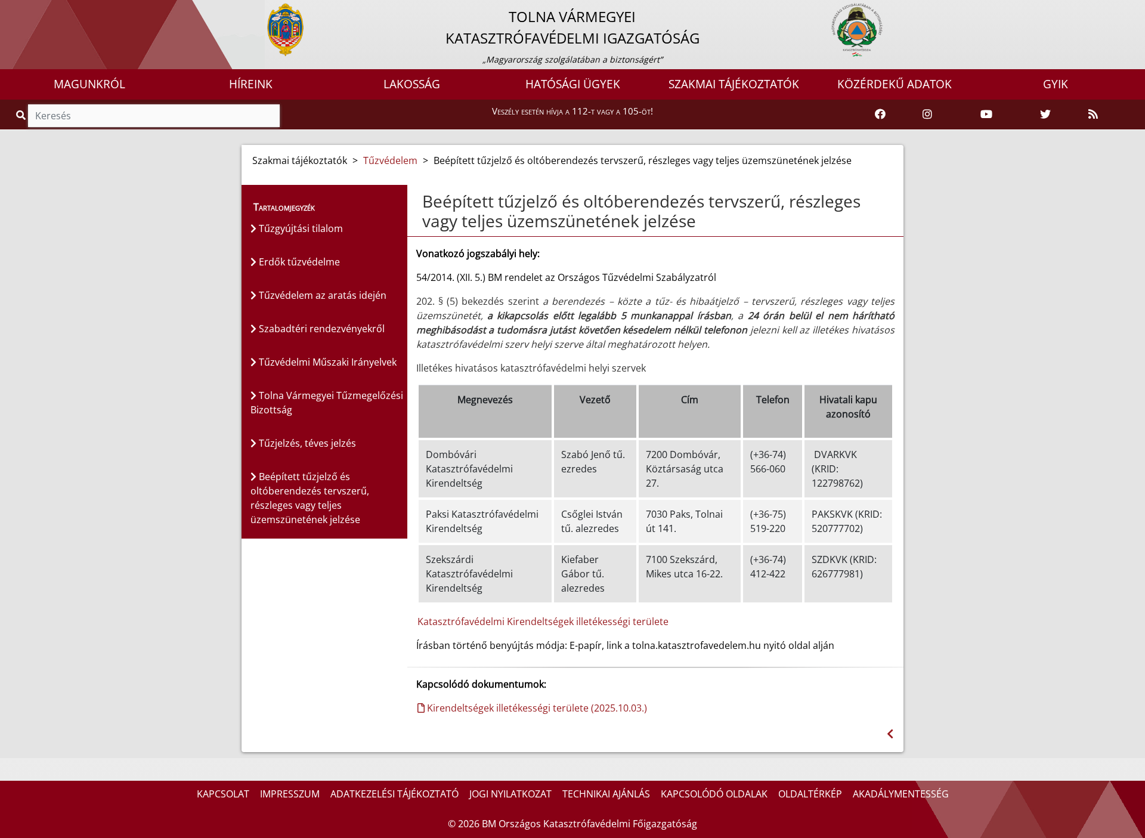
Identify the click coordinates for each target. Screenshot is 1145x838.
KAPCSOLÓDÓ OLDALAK (714, 793)
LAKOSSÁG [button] (411, 84)
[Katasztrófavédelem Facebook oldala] (880, 114)
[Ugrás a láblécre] (35, 10)
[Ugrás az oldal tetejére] (421, 201)
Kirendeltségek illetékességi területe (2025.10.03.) (536, 708)
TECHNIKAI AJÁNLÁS (606, 793)
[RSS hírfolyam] (1093, 114)
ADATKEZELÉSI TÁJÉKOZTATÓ (394, 793)
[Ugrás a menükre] (9, 10)
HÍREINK (251, 84)
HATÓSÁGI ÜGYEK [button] (572, 84)
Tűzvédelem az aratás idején (321, 295)
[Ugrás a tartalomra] (22, 10)
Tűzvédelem (390, 160)
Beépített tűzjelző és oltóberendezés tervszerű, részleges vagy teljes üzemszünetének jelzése (309, 498)
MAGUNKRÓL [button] (89, 84)
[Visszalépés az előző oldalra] (890, 734)
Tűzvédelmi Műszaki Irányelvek (326, 362)
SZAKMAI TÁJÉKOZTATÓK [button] (734, 84)
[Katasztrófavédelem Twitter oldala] (1045, 114)
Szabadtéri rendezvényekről (320, 328)
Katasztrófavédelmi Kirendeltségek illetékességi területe (543, 621)
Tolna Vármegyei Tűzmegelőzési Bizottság (326, 402)
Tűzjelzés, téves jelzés (306, 443)
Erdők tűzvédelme (298, 261)
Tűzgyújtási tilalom (299, 228)
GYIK (1055, 84)
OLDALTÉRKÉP (810, 793)
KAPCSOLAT (223, 793)
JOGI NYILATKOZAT (510, 793)
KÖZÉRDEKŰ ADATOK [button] (894, 84)
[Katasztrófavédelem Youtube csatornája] (986, 114)
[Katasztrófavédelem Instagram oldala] (927, 114)
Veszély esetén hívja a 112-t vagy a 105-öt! (572, 111)
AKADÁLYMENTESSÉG (901, 793)
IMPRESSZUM (290, 793)
